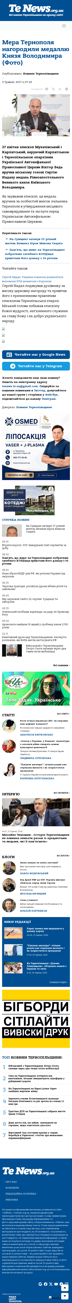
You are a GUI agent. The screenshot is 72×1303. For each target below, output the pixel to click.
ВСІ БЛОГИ (63, 856)
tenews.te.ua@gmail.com (20, 386)
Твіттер (39, 390)
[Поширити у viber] (60, 89)
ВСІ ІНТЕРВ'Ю (62, 793)
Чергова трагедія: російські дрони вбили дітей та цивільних (34, 588)
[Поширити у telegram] (66, 89)
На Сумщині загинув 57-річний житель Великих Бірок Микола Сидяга (45, 528)
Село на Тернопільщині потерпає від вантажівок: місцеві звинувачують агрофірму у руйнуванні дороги (36, 1079)
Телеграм (49, 398)
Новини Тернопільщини (41, 73)
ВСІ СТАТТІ (63, 714)
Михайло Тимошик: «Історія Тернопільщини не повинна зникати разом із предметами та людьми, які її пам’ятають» (35, 838)
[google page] (40, 1284)
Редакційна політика (21, 1193)
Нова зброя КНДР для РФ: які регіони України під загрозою (33, 575)
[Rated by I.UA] (59, 1298)
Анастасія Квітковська (36, 734)
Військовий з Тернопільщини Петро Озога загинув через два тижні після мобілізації (46, 648)
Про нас (11, 1181)
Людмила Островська (35, 758)
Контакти (12, 1187)
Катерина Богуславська (37, 778)
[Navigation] (64, 25)
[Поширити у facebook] (47, 89)
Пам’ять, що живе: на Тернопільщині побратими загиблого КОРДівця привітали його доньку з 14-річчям (35, 254)
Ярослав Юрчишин (33, 893)
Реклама (12, 1199)
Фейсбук (51, 394)
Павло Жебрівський (34, 873)
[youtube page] (56, 1284)
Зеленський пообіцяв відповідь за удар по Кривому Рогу (35, 613)
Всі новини (61, 665)
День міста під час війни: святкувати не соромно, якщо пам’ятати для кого (32, 1124)
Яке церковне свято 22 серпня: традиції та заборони (30, 600)
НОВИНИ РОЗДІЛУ (59, 982)
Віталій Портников (33, 911)
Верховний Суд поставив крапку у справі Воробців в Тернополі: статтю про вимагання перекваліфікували (35, 1135)
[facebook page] (45, 1284)
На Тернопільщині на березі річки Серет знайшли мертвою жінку (32, 1090)
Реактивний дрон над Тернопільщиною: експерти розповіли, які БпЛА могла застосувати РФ (34, 639)
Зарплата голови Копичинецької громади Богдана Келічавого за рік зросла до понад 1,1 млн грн (36, 1101)
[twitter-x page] (51, 1284)
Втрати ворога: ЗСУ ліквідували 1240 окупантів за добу (34, 547)
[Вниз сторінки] (65, 1296)
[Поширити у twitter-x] (53, 89)
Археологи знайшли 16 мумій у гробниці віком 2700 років (35, 626)
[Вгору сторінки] (65, 1287)
